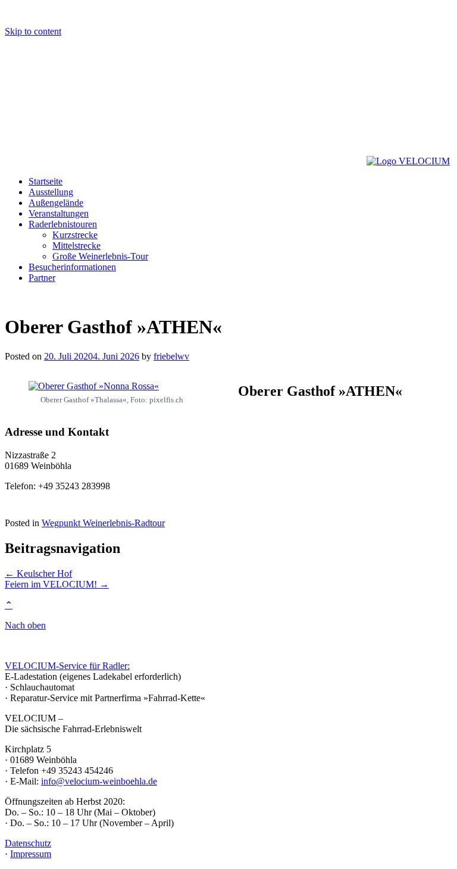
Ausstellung (51, 192)
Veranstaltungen (59, 213)
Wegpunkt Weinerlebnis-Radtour (103, 523)
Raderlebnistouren (63, 224)
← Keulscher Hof (38, 573)
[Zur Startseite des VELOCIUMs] (185, 161)
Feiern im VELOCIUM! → (57, 584)
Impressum (30, 854)
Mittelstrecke (76, 245)
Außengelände (56, 203)
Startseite (45, 181)
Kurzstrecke (75, 235)
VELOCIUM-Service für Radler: (67, 666)
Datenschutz (28, 843)
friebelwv (171, 356)
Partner (42, 278)
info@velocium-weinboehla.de (99, 781)
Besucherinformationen (72, 267)
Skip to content (33, 31)
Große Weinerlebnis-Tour (100, 256)
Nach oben (25, 625)
